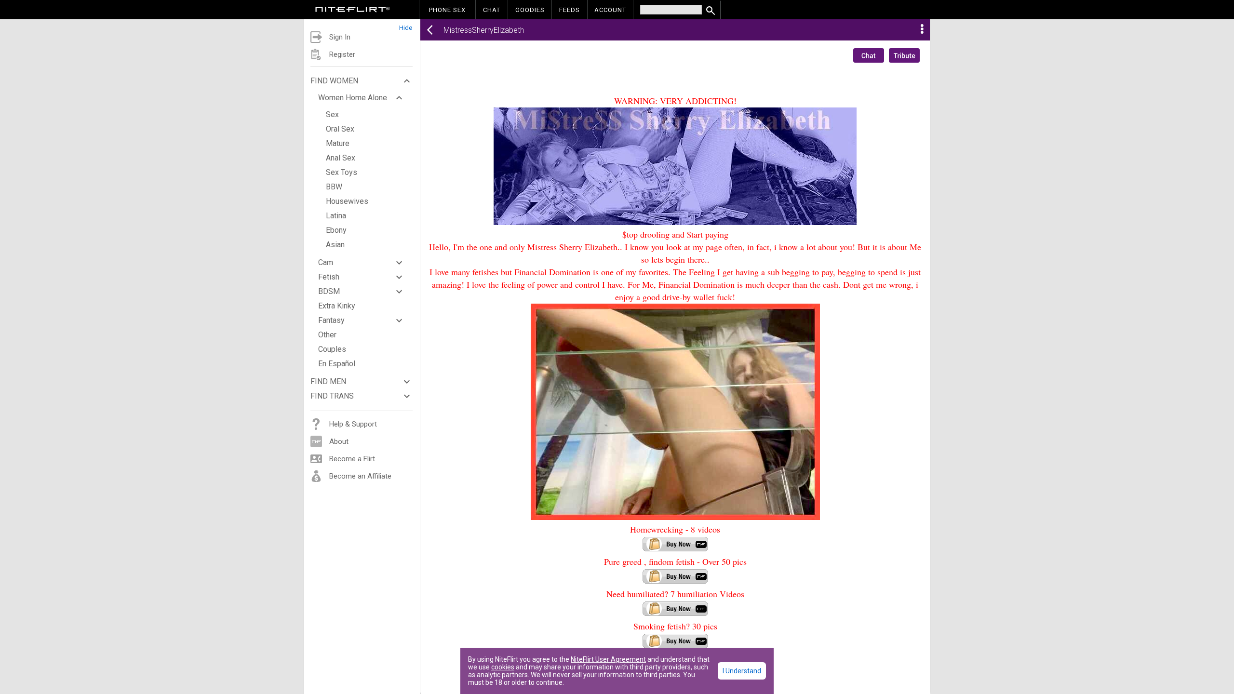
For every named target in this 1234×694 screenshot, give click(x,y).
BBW (334, 186)
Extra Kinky (336, 305)
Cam (325, 262)
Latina (336, 215)
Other (327, 334)
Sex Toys (341, 172)
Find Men (328, 381)
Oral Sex (340, 128)
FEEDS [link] (569, 9)
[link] (352, 10)
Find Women (334, 80)
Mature (337, 143)
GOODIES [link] (530, 9)
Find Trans (332, 395)
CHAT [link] (491, 9)
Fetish (328, 276)
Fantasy (331, 320)
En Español (336, 363)
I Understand (742, 671)
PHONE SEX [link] (447, 9)
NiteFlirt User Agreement (608, 659)
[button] (362, 25)
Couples (332, 349)
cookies (502, 667)
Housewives (347, 201)
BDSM (329, 291)
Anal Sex (340, 157)
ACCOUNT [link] (610, 9)
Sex (332, 114)
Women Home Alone (352, 97)
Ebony (336, 230)
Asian (335, 244)
